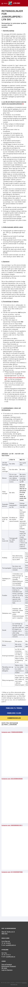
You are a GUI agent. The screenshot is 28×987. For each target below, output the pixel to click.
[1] (23, 104)
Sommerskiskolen (14, 718)
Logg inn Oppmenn (7, 970)
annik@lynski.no (11, 945)
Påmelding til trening (14, 708)
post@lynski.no (10, 956)
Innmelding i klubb (14, 713)
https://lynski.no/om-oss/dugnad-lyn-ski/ (15, 378)
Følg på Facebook (7, 964)
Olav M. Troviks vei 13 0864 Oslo (8, 932)
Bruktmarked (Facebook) (9, 966)
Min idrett (4, 968)
